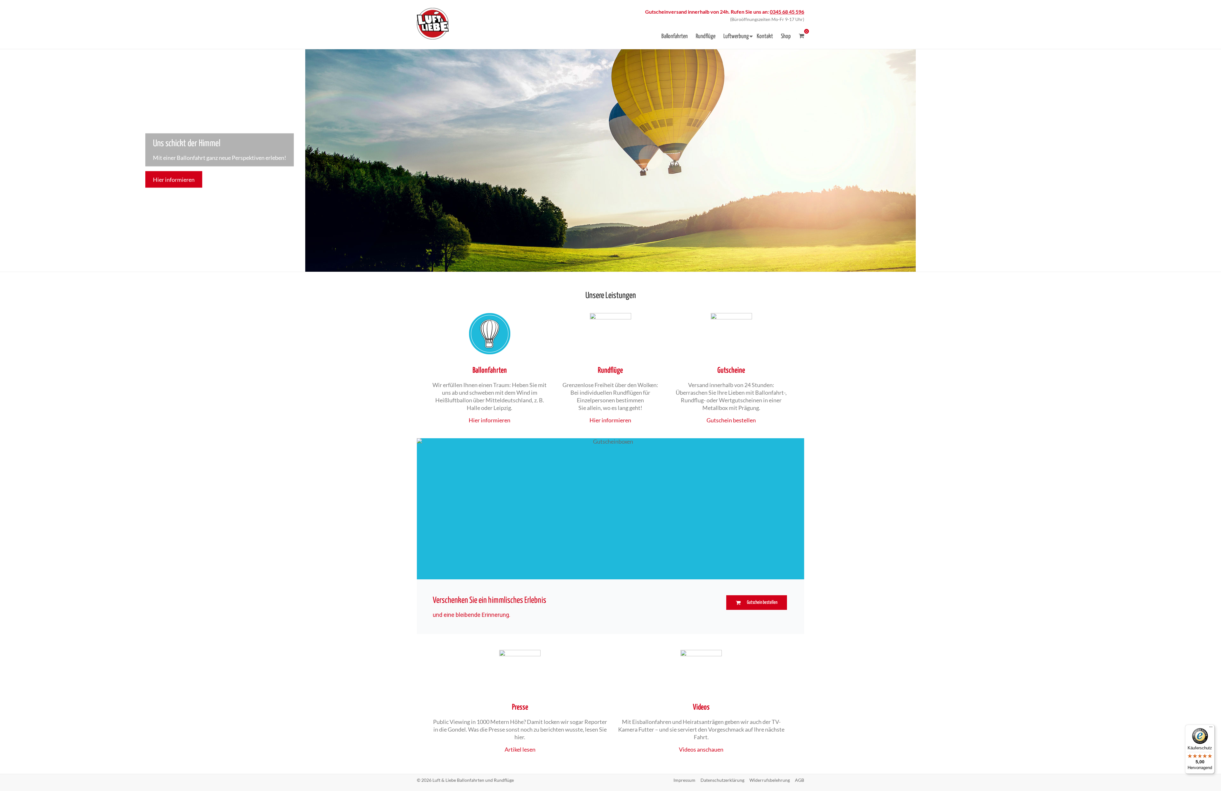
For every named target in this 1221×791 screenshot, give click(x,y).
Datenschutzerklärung (722, 780)
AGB (799, 780)
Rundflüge (705, 36)
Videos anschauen (701, 749)
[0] (801, 36)
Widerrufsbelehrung (769, 780)
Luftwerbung (736, 36)
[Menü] (1211, 728)
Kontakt (765, 36)
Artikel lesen (520, 749)
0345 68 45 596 (787, 12)
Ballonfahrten (674, 36)
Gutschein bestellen (731, 420)
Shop (786, 36)
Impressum (684, 780)
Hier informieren (174, 179)
